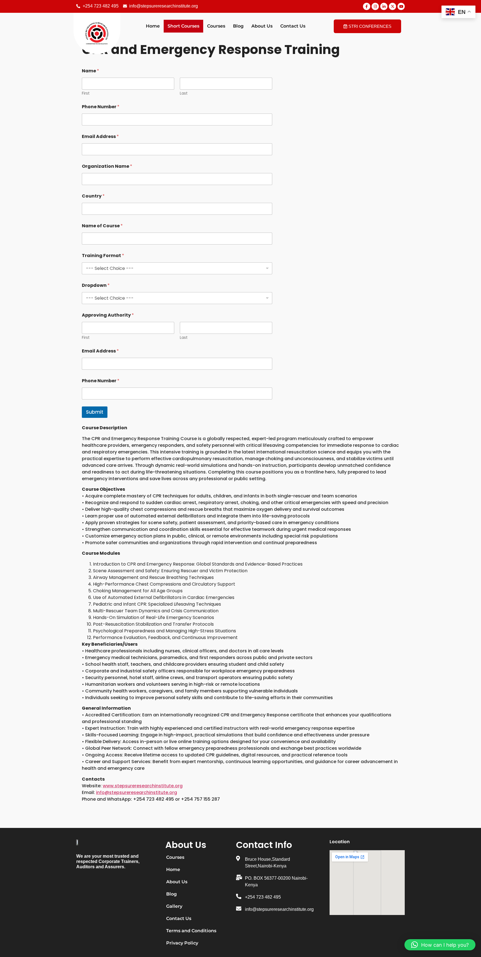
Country (93, 196)
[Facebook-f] (366, 6)
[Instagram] (375, 6)
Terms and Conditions (191, 930)
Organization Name (107, 166)
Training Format (103, 255)
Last (184, 93)
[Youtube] (401, 6)
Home (153, 26)
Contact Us (292, 26)
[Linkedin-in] (383, 6)
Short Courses (183, 26)
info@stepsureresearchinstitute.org (136, 792)
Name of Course (102, 225)
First (86, 93)
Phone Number (100, 106)
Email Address (100, 136)
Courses (216, 26)
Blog (238, 26)
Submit (94, 412)
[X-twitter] (392, 6)
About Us (262, 26)
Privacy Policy (182, 943)
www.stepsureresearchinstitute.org (143, 786)
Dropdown (96, 285)
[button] (439, 944)
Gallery (174, 906)
